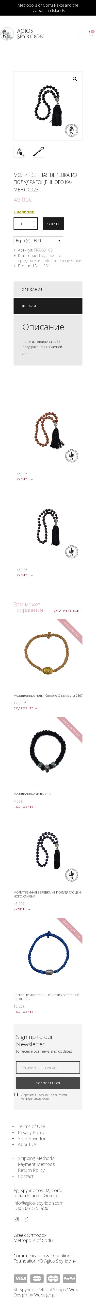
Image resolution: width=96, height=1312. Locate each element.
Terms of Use (31, 1126)
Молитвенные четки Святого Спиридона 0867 (48, 695)
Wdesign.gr (45, 1295)
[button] (80, 33)
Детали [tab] (29, 306)
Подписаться (48, 1083)
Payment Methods (36, 1164)
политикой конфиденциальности (44, 1096)
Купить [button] (23, 479)
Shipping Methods (36, 1158)
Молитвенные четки (62, 260)
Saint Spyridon (32, 1138)
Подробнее (24, 708)
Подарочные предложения (40, 258)
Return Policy (31, 1170)
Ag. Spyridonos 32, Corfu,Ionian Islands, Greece (39, 1192)
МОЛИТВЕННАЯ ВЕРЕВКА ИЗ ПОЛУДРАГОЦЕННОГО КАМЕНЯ (48, 894)
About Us (27, 1144)
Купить (53, 224)
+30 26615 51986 (31, 1208)
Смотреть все (66, 610)
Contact (25, 1176)
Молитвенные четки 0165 (33, 794)
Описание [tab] (32, 289)
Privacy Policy (31, 1132)
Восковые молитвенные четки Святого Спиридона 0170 (47, 997)
